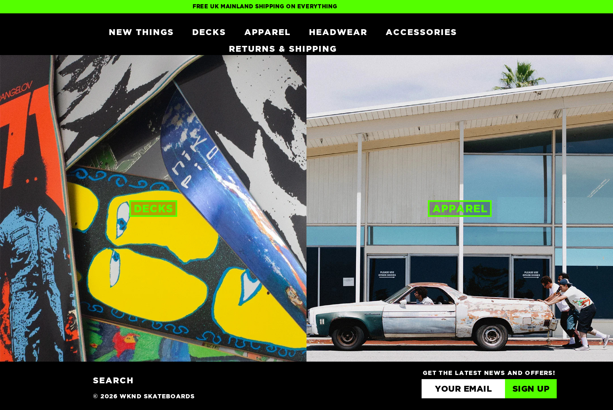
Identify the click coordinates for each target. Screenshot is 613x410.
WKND (65, 32)
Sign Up (531, 389)
